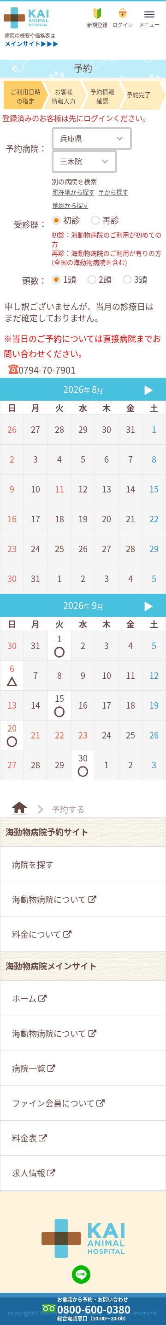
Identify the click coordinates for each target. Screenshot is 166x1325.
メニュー (151, 24)
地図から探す (71, 205)
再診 (110, 220)
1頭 (69, 279)
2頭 (105, 279)
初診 (71, 220)
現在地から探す (74, 192)
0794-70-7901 (47, 369)
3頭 (140, 279)
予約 (83, 68)
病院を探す (32, 864)
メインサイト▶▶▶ (32, 43)
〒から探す (113, 192)
